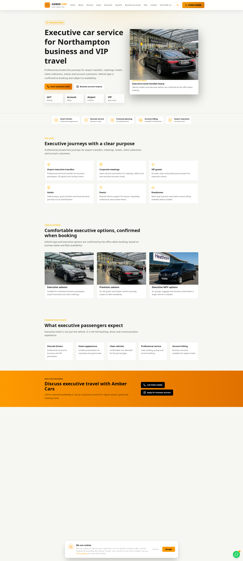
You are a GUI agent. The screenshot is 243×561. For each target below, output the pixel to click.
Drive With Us (165, 5)
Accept (168, 549)
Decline (155, 549)
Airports (118, 5)
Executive (108, 5)
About (80, 5)
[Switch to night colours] (178, 5)
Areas (98, 5)
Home (72, 5)
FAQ (145, 5)
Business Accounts (133, 5)
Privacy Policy (81, 553)
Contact (153, 5)
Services (89, 5)
